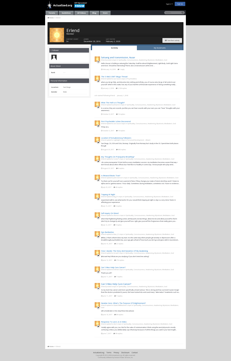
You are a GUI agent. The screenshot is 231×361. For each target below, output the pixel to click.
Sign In (169, 4)
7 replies (119, 277)
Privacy (116, 352)
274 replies (120, 260)
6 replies (118, 206)
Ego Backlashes (107, 232)
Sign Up (180, 4)
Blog (94, 13)
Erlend (112, 95)
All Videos (81, 13)
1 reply (122, 69)
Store (105, 13)
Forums (52, 13)
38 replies (118, 333)
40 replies (119, 187)
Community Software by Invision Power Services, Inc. (115, 357)
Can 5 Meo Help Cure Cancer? (113, 267)
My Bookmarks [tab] (160, 48)
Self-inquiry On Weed (110, 213)
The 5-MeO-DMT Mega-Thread (114, 76)
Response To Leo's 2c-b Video (114, 322)
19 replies (121, 131)
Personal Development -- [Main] (138, 140)
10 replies (121, 114)
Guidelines (66, 13)
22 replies (119, 244)
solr (95, 95)
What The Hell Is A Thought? (113, 102)
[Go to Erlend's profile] (97, 59)
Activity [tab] (114, 48)
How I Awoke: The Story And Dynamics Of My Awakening (124, 251)
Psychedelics (132, 79)
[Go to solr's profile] (54, 57)
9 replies (118, 225)
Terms (108, 352)
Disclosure (125, 352)
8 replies (121, 168)
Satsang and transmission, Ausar (118, 57)
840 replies (122, 149)
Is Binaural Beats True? (110, 175)
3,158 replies (122, 88)
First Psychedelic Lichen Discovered (116, 121)
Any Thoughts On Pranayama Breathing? (118, 157)
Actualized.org (98, 352)
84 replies (119, 314)
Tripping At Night (108, 194)
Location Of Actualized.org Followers (116, 138)
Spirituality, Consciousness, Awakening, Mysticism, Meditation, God (143, 60)
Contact (135, 352)
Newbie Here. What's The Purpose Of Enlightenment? (123, 303)
